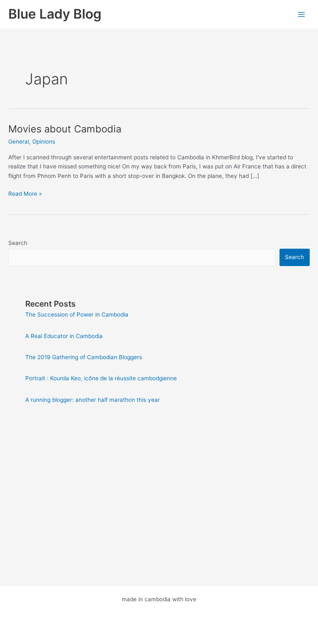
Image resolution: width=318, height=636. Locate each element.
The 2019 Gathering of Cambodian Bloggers (83, 357)
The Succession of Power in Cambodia (76, 314)
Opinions (43, 141)
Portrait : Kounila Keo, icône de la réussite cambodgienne (101, 378)
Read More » (25, 194)
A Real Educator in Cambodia (64, 336)
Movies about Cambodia (64, 129)
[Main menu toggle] (301, 14)
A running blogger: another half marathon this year (92, 399)
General (18, 141)
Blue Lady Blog (54, 14)
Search (17, 243)
